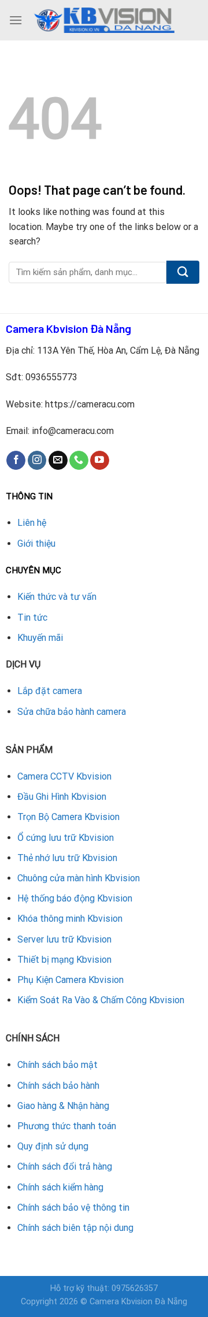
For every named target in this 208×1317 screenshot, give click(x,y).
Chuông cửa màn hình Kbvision (78, 878)
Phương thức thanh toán (66, 1126)
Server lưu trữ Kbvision (64, 939)
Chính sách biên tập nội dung (75, 1227)
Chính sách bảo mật (57, 1064)
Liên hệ (31, 522)
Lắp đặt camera (49, 690)
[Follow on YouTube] (99, 460)
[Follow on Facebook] (15, 460)
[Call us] (78, 460)
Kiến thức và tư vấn (56, 596)
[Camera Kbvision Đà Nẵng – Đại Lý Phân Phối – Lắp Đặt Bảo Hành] (104, 20)
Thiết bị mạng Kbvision (64, 959)
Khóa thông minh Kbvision (69, 918)
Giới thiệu (36, 543)
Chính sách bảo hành (58, 1085)
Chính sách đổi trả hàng (64, 1166)
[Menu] (16, 20)
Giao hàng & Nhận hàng (63, 1105)
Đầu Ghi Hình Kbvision (61, 796)
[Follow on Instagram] (37, 460)
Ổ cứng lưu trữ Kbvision (65, 837)
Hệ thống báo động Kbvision (74, 898)
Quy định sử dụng (52, 1146)
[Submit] (182, 272)
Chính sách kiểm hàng (60, 1187)
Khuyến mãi (40, 637)
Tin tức (32, 617)
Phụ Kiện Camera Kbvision (70, 979)
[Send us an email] (58, 460)
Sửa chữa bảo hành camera (71, 711)
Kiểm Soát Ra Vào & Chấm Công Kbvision (100, 1000)
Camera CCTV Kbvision (64, 776)
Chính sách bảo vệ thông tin (73, 1207)
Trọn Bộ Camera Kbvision (68, 816)
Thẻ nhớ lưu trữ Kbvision (67, 857)
